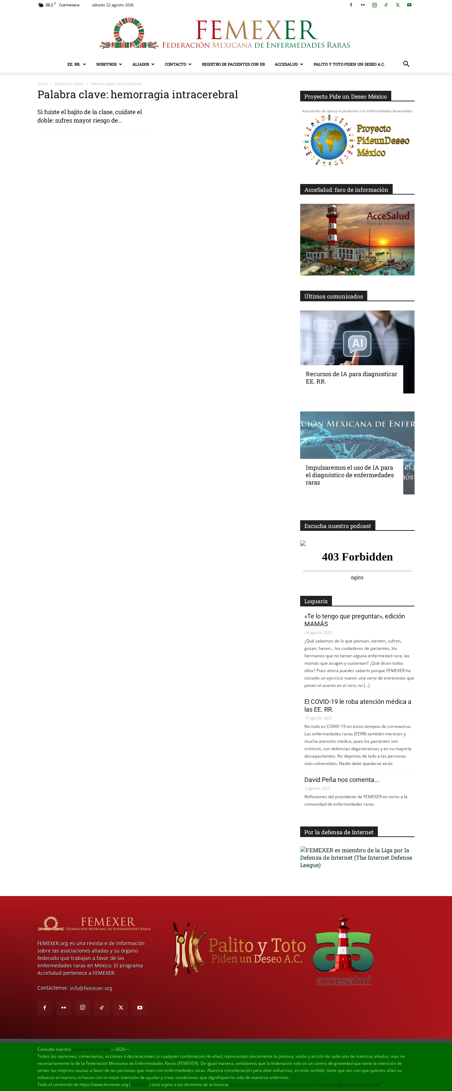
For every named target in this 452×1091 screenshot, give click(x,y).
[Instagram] (374, 5)
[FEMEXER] (226, 33)
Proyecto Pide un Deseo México (345, 96)
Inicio (42, 84)
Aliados (140, 64)
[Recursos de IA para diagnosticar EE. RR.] (357, 351)
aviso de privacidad (91, 1049)
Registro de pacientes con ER (233, 64)
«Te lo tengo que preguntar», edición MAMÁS (354, 620)
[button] (406, 64)
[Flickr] (362, 5)
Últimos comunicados (333, 296)
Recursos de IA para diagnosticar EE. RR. (351, 377)
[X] (397, 5)
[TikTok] (386, 5)
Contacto (175, 64)
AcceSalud (286, 64)
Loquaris (316, 601)
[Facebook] (351, 5)
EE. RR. (74, 64)
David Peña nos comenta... (342, 779)
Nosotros (106, 64)
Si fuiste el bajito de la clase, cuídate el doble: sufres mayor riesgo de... (89, 116)
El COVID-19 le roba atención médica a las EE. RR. (357, 705)
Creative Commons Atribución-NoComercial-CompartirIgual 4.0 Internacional (305, 1084)
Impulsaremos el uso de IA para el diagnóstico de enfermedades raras (350, 474)
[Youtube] (409, 5)
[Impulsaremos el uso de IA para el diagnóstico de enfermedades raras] (357, 452)
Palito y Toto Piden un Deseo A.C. (349, 64)
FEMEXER (140, 1084)
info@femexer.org (91, 987)
